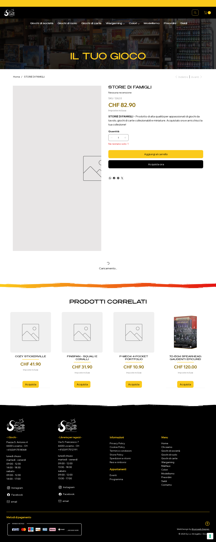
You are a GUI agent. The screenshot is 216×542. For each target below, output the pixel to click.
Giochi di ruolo (169, 454)
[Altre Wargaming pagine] (124, 24)
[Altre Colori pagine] (139, 24)
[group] (108, 350)
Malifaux (165, 465)
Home (164, 443)
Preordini (166, 477)
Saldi (164, 481)
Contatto (166, 484)
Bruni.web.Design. (201, 529)
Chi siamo (166, 447)
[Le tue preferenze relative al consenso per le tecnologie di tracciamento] (210, 536)
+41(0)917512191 (67, 449)
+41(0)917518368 (16, 449)
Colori (164, 469)
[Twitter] (122, 178)
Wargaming (167, 462)
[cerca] (195, 13)
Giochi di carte (169, 458)
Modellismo (167, 473)
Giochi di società (170, 450)
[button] (208, 12)
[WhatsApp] (110, 178)
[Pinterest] (118, 178)
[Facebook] (114, 178)
